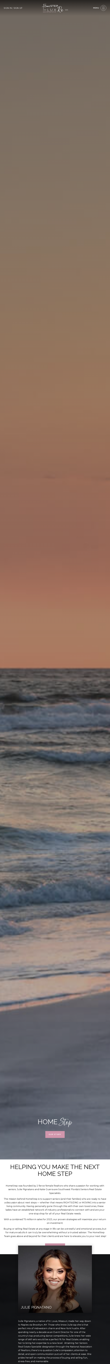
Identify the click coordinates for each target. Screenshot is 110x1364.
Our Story (55, 1134)
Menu (96, 8)
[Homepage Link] (55, 7)
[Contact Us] (55, 1279)
